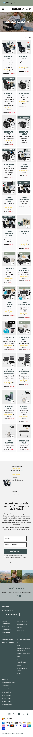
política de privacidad (16, 555)
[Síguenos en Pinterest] (14, 714)
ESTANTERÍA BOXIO (7, 639)
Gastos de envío (22, 624)
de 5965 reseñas (15, 470)
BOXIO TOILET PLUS (24, 58)
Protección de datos (23, 639)
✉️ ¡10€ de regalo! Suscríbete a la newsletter (16, 3)
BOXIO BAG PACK (9, 407)
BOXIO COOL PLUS (9, 338)
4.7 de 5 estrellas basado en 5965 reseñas (16, 592)
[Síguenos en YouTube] (19, 714)
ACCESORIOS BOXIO (8, 642)
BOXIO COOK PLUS (9, 269)
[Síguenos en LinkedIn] (28, 714)
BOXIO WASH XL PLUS (24, 133)
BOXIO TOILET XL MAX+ (9, 94)
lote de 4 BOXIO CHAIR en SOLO (24, 372)
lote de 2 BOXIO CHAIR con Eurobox (9, 372)
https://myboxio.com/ (8, 682)
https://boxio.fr (6, 685)
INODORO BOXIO (7, 626)
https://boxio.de (7, 704)
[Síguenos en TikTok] (23, 714)
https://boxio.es (6, 689)
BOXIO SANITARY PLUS (9, 199)
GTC (18, 642)
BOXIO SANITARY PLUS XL (9, 234)
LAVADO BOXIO (6, 629)
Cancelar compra (11, 614)
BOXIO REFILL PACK (24, 233)
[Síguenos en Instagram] (9, 714)
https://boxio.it (6, 701)
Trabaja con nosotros (23, 654)
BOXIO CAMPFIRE (9, 442)
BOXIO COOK (6, 633)
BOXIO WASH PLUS (24, 94)
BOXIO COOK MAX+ (24, 338)
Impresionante (21, 636)
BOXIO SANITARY (24, 165)
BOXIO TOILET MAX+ (9, 58)
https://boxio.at (6, 695)
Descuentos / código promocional (23, 649)
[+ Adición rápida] (13, 52)
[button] (15, 494)
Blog (18, 645)
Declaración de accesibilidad (22, 661)
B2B (18, 657)
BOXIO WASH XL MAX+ (9, 165)
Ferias (19, 665)
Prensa (19, 673)
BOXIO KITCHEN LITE (24, 269)
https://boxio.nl (6, 698)
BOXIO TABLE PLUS (24, 442)
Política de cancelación (21, 632)
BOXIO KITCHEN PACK (9, 305)
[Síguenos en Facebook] (5, 714)
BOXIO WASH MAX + (9, 133)
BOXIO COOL (6, 636)
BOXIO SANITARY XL (24, 198)
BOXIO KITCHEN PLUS (24, 304)
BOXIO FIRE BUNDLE (24, 407)
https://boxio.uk (6, 692)
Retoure (19, 627)
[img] (16, 468)
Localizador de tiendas (22, 669)
